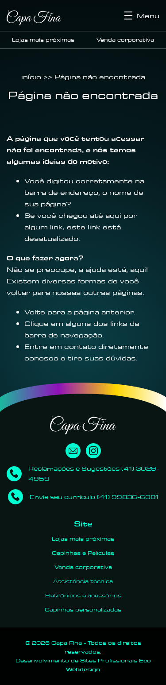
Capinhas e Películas (83, 553)
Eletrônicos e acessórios (83, 595)
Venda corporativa (125, 39)
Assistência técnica (83, 581)
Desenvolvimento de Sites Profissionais (83, 665)
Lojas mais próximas (43, 39)
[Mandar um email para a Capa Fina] (73, 450)
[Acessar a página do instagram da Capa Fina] (93, 450)
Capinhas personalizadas (83, 609)
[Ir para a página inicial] (34, 18)
